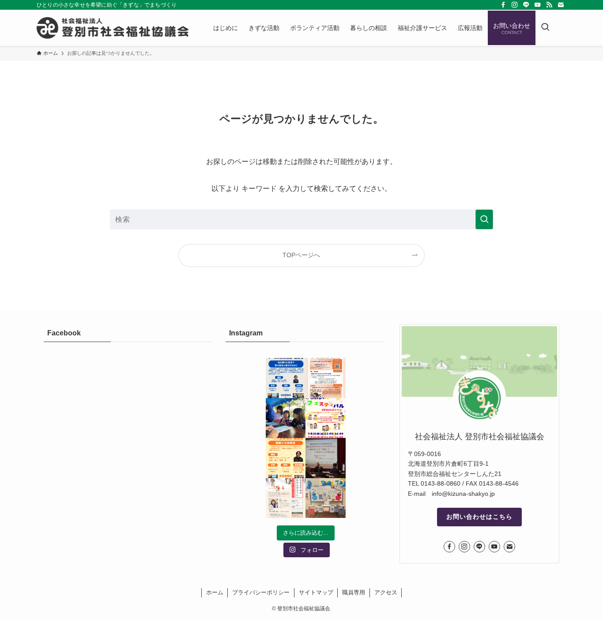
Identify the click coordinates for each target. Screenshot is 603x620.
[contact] (560, 5)
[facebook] (503, 5)
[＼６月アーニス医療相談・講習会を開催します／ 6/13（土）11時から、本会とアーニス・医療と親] (286, 458)
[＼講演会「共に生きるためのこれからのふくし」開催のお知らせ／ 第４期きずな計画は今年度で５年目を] (286, 498)
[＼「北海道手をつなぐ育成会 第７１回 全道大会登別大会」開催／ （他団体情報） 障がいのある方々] (325, 378)
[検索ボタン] (545, 28)
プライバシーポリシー (261, 592)
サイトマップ (316, 592)
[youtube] (537, 5)
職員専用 (353, 592)
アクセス (385, 592)
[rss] (549, 5)
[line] (526, 5)
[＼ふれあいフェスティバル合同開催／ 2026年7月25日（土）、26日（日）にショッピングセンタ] (325, 418)
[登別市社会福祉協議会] (113, 28)
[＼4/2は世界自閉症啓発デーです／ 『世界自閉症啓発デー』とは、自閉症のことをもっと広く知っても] (325, 498)
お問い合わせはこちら (479, 516)
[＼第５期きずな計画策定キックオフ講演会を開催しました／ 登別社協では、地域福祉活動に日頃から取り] (325, 458)
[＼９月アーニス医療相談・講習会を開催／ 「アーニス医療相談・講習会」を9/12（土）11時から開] (286, 378)
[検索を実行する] (484, 219)
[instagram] (514, 5)
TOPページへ (301, 255)
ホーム (214, 592)
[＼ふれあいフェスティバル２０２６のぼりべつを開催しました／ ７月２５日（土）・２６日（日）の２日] (286, 418)
